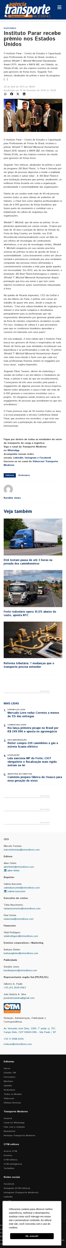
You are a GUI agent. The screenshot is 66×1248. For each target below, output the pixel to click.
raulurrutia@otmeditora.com (18, 919)
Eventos (8, 1155)
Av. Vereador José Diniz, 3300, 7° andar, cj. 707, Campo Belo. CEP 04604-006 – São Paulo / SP (30, 1030)
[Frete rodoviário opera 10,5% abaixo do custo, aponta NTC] (33, 588)
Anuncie (8, 1118)
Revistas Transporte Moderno (19, 1135)
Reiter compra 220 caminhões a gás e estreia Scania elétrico (33, 745)
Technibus (9, 1168)
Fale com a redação (14, 1127)
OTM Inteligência (13, 1164)
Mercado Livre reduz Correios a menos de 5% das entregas (33, 714)
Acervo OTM (10, 1151)
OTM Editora (10, 1159)
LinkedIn (18, 458)
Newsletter (10, 1131)
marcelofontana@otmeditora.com (22, 850)
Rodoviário (10, 28)
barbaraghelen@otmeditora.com (21, 953)
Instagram (31, 458)
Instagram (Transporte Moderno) (21, 1192)
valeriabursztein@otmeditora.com (22, 888)
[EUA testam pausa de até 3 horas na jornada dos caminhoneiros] (33, 537)
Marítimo (8, 1081)
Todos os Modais (13, 1094)
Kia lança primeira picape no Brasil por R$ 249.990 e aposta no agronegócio (33, 730)
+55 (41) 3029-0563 (15, 987)
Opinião (8, 1085)
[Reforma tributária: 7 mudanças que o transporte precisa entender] (33, 640)
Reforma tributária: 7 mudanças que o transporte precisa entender (29, 665)
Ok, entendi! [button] (31, 1236)
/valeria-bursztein (16, 891)
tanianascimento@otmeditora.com (22, 908)
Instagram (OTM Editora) (17, 1188)
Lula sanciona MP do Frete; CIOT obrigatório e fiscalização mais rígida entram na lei (32, 761)
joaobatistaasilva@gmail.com (19, 998)
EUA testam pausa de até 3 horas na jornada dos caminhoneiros (28, 562)
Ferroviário (9, 1077)
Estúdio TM (10, 1072)
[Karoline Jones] (8, 489)
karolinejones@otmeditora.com (20, 970)
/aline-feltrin (13, 870)
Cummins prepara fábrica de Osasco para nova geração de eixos (35, 779)
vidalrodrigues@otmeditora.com (21, 936)
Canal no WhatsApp (14, 1122)
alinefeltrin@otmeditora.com (19, 867)
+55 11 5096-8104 (14, 1039)
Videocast (9, 1098)
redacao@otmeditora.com (18, 1044)
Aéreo (7, 1068)
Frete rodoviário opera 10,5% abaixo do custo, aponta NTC (30, 613)
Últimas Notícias (12, 1102)
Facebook (45, 458)
